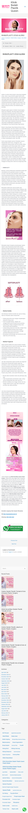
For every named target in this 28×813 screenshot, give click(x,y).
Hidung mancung (15, 748)
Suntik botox (15, 805)
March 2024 (4, 693)
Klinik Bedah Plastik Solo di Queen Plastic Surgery (12, 664)
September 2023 (5, 706)
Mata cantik (20, 772)
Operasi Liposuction (19, 781)
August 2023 (4, 708)
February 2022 (4, 713)
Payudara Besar (14, 793)
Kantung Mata (16, 754)
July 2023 (3, 710)
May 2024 (3, 689)
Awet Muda (6, 736)
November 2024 (5, 676)
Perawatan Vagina (16, 799)
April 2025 (3, 672)
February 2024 (4, 695)
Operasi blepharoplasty (15, 775)
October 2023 (4, 704)
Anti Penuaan (5, 733)
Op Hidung (5, 793)
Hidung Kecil (5, 748)
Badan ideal (14, 736)
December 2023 (5, 700)
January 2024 (4, 698)
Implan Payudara (6, 754)
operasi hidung (6, 777)
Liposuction (13, 772)
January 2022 (4, 715)
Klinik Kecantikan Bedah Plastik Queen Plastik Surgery (12, 767)
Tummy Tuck (6, 809)
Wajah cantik (15, 809)
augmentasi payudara (16, 733)
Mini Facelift (5, 775)
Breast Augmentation (18, 742)
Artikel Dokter (14, 37)
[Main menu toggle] (25, 6)
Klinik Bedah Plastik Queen (14, 6)
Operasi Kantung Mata (17, 777)
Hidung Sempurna (6, 751)
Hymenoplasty (17, 751)
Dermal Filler (14, 745)
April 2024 (3, 691)
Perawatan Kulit (6, 799)
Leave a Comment (5, 37)
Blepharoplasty (6, 742)
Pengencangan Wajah (19, 796)
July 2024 (3, 685)
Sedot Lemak (6, 805)
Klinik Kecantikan (8, 758)
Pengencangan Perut (7, 796)
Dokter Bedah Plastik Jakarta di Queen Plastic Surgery (11, 628)
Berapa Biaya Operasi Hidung (18, 739)
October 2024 (4, 678)
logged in (11, 552)
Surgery (19, 37)
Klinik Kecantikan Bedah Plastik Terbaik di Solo (11, 610)
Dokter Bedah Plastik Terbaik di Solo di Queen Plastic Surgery (13, 592)
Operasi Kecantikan (7, 781)
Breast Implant (5, 745)
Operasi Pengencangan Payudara (10, 787)
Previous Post (14, 540)
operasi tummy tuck (17, 790)
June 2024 (3, 687)
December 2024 (5, 674)
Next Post (14, 543)
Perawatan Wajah (6, 802)
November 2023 (5, 702)
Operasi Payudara (7, 784)
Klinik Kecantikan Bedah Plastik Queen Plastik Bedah (13, 762)
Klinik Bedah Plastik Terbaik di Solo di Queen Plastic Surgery (13, 646)
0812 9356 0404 (10, 517)
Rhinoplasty (16, 802)
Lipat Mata (4, 772)
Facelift (21, 745)
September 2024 (5, 681)
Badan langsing (6, 739)
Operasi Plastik (6, 790)
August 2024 (4, 683)
